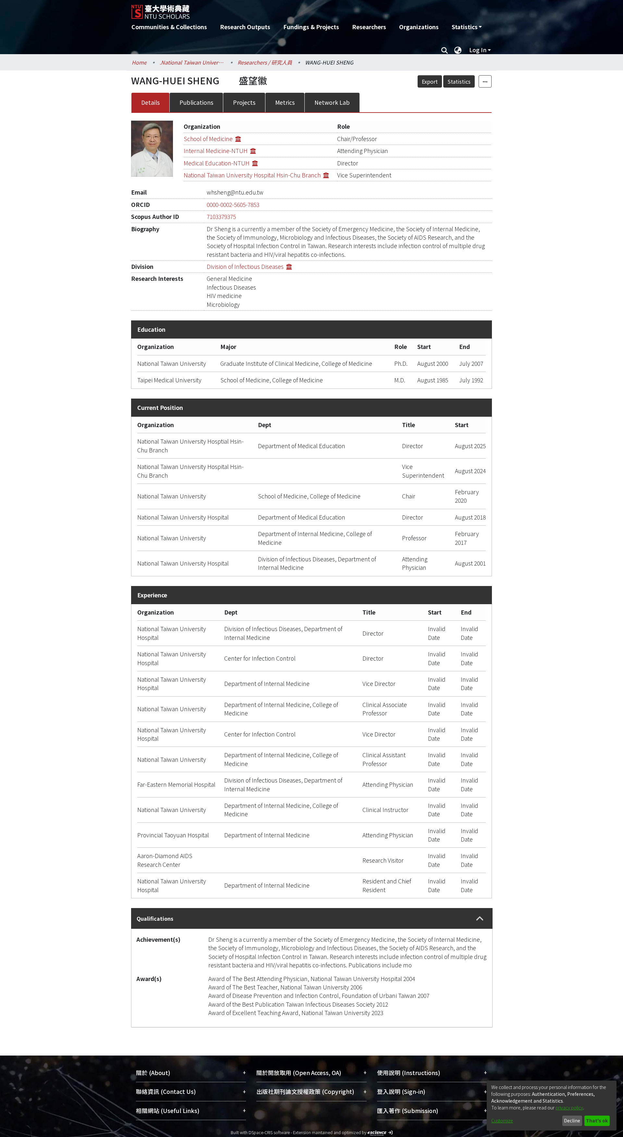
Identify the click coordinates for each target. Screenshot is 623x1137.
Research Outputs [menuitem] (245, 27)
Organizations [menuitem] (419, 27)
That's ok (597, 1120)
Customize (502, 1120)
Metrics (285, 102)
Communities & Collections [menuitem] (169, 27)
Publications (196, 102)
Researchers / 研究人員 (265, 62)
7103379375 (221, 216)
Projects (244, 102)
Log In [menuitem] (477, 50)
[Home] (276, 9)
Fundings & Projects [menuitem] (311, 27)
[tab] (312, 918)
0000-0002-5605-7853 (233, 204)
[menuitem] (467, 27)
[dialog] (552, 1106)
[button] (480, 919)
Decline (572, 1120)
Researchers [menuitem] (369, 27)
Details (150, 102)
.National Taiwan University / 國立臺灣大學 (192, 62)
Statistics (458, 81)
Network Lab (332, 102)
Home (139, 62)
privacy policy (569, 1107)
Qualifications (155, 918)
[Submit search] (444, 50)
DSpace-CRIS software (269, 1132)
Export (430, 81)
